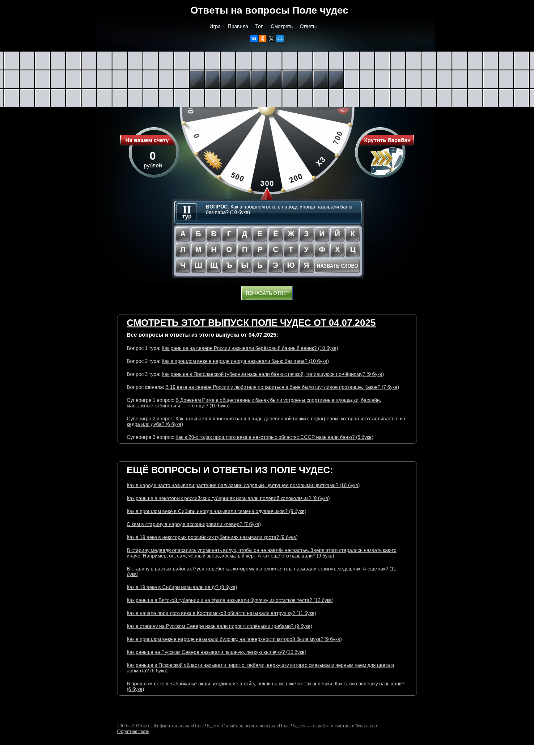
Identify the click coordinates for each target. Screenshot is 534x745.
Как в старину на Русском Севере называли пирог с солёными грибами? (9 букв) (219, 626)
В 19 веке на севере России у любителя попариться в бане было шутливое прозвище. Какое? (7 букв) (282, 387)
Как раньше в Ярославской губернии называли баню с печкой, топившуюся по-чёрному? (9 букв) (273, 374)
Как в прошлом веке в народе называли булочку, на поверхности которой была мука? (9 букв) (234, 639)
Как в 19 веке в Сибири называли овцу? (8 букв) (182, 587)
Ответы (308, 26)
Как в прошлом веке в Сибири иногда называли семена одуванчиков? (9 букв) (216, 511)
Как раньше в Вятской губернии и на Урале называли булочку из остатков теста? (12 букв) (230, 600)
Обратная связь (133, 731)
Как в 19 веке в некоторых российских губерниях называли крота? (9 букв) (212, 537)
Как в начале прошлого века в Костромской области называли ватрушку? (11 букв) (221, 613)
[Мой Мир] (280, 38)
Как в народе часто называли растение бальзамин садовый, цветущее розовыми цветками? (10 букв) (243, 485)
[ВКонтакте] (254, 38)
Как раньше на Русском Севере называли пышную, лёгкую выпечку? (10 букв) (216, 652)
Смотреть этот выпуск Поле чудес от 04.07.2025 (251, 323)
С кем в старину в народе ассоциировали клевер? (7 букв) (194, 524)
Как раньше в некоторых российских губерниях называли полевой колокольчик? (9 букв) (228, 498)
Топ (259, 26)
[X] (271, 38)
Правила (238, 26)
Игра (215, 26)
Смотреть (282, 26)
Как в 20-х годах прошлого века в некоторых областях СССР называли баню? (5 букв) (274, 437)
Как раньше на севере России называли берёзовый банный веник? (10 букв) (250, 348)
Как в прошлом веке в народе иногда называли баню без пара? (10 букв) (245, 361)
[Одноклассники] (262, 38)
